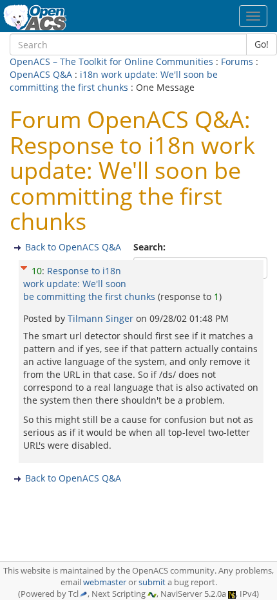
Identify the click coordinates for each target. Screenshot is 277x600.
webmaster (104, 582)
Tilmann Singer (102, 318)
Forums (237, 61)
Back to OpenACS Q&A (73, 247)
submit (152, 582)
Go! (261, 44)
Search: (150, 247)
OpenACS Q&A (41, 74)
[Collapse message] (24, 266)
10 (37, 271)
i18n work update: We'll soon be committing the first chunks (114, 80)
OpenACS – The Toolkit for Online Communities (111, 61)
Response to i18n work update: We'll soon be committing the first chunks (89, 284)
